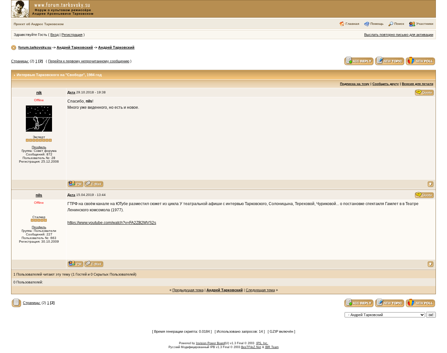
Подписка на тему (354, 84)
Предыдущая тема (188, 290)
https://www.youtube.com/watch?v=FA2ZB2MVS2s (111, 222)
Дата (71, 92)
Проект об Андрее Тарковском (38, 24)
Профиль (39, 147)
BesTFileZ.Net (251, 347)
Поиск (399, 23)
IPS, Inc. (262, 343)
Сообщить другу (385, 84)
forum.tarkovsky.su (34, 47)
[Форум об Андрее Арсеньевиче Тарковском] (53, 8)
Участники (424, 23)
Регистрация (72, 35)
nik (39, 92)
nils (39, 195)
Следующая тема (260, 290)
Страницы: (20, 61)
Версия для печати (417, 84)
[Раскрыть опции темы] (16, 303)
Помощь (377, 23)
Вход (54, 35)
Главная (352, 23)
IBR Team (272, 347)
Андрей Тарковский (75, 47)
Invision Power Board (210, 343)
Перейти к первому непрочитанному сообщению (88, 61)
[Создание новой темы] (389, 61)
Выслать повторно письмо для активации (398, 35)
